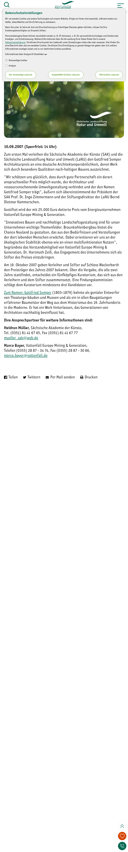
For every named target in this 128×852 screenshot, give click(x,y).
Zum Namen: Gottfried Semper (27, 293)
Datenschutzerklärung (15, 42)
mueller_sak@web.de (21, 338)
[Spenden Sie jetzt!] (122, 836)
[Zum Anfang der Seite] (122, 826)
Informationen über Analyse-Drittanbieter (24, 54)
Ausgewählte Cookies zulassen (66, 75)
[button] (120, 5)
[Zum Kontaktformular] (122, 846)
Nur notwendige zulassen (20, 75)
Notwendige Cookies (17, 60)
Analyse (12, 66)
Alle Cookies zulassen (109, 75)
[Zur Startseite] (63, 5)
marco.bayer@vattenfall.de (26, 356)
